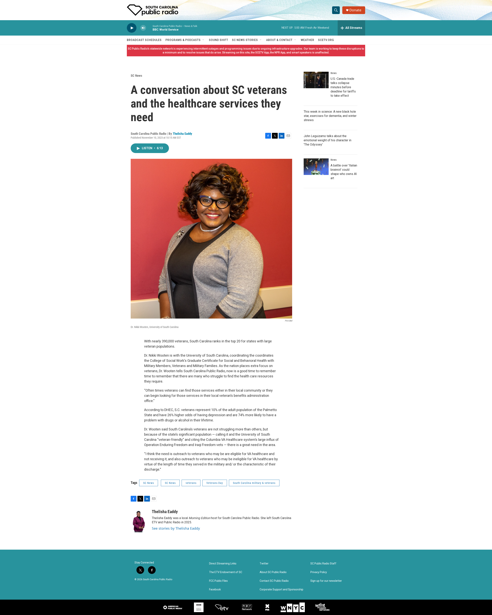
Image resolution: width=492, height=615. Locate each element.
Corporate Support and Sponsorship (281, 589)
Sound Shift (218, 40)
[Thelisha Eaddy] (139, 520)
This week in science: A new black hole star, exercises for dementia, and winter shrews (330, 116)
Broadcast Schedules (144, 40)
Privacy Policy (318, 572)
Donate (355, 10)
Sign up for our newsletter (326, 580)
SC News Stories (245, 40)
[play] (132, 28)
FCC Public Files (218, 580)
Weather (307, 40)
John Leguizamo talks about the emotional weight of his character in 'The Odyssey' (327, 140)
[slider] (149, 28)
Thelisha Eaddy (182, 134)
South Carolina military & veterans (254, 482)
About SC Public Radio (273, 572)
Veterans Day (214, 482)
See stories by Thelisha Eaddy (176, 528)
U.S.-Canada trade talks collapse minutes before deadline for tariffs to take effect (343, 87)
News (334, 73)
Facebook (215, 589)
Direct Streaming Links (222, 563)
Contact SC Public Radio (274, 580)
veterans (191, 482)
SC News (136, 75)
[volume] (143, 28)
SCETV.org (326, 40)
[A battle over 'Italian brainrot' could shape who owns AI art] (316, 166)
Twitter (264, 563)
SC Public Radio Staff (323, 563)
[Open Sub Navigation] (203, 40)
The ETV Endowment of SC (225, 572)
